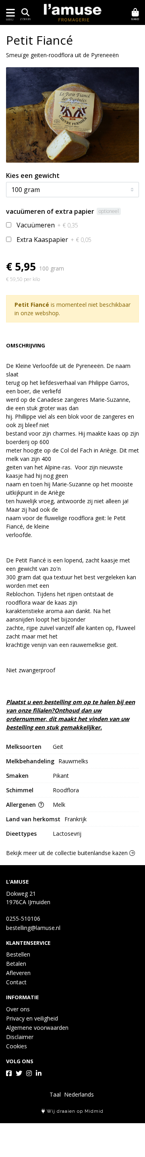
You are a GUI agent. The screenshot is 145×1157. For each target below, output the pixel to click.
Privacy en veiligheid (32, 1018)
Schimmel (19, 790)
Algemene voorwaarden (37, 1027)
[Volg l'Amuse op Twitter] (19, 1073)
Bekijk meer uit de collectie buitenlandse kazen (67, 853)
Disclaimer (19, 1037)
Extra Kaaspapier (54, 239)
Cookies (16, 1046)
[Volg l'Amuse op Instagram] (29, 1073)
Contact (16, 982)
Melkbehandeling (30, 761)
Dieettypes (21, 833)
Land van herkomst (33, 819)
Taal (55, 1094)
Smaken (17, 775)
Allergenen (21, 804)
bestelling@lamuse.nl (33, 928)
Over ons (18, 1009)
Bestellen (18, 954)
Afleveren (18, 973)
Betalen (16, 963)
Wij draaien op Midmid (74, 1111)
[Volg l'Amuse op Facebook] (9, 1073)
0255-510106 (23, 918)
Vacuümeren (47, 225)
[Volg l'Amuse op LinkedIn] (38, 1073)
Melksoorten (23, 746)
